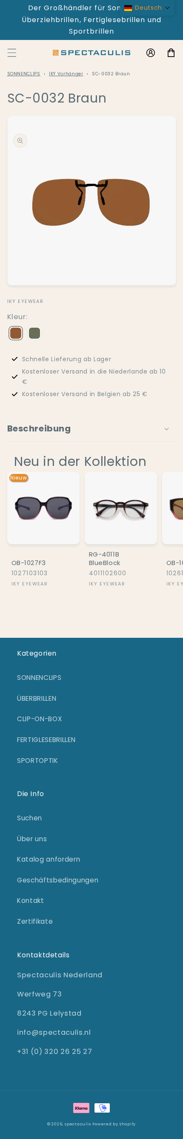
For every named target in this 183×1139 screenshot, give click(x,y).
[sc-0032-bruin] (15, 334)
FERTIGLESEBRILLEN (46, 739)
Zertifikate (35, 921)
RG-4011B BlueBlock (104, 558)
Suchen (29, 818)
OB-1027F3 (28, 563)
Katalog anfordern (48, 859)
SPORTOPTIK (37, 760)
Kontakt (30, 900)
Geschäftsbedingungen (57, 880)
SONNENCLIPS (23, 74)
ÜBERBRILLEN (36, 698)
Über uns (32, 838)
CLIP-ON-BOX (39, 718)
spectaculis (78, 1124)
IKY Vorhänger (66, 74)
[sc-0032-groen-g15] (34, 334)
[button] (11, 53)
